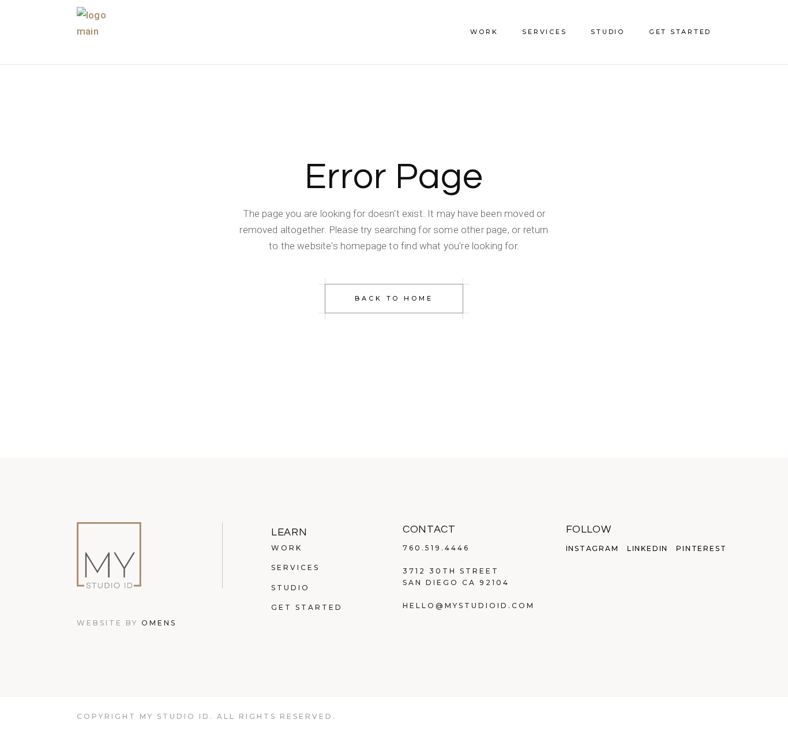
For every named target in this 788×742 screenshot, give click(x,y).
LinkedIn (647, 548)
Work (286, 548)
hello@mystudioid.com (469, 605)
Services (295, 567)
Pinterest (701, 548)
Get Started (307, 607)
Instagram (592, 548)
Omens (159, 623)
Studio (290, 587)
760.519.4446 (436, 548)
